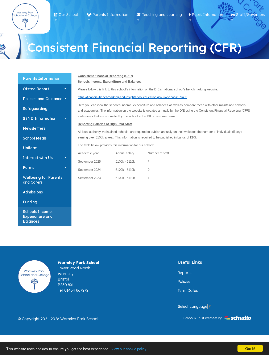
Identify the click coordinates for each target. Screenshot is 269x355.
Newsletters (34, 128)
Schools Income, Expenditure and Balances (38, 216)
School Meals (35, 138)
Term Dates (188, 290)
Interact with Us (38, 157)
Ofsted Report (36, 88)
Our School (68, 14)
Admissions (33, 192)
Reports (184, 272)
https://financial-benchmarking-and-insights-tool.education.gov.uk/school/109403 (132, 97)
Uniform (30, 147)
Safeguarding (35, 108)
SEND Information (39, 118)
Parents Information (109, 14)
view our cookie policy (129, 348)
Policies (184, 281)
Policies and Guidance (42, 98)
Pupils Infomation (207, 14)
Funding (30, 202)
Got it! (250, 348)
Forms (28, 167)
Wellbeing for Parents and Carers (42, 179)
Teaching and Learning (161, 14)
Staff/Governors (250, 14)
